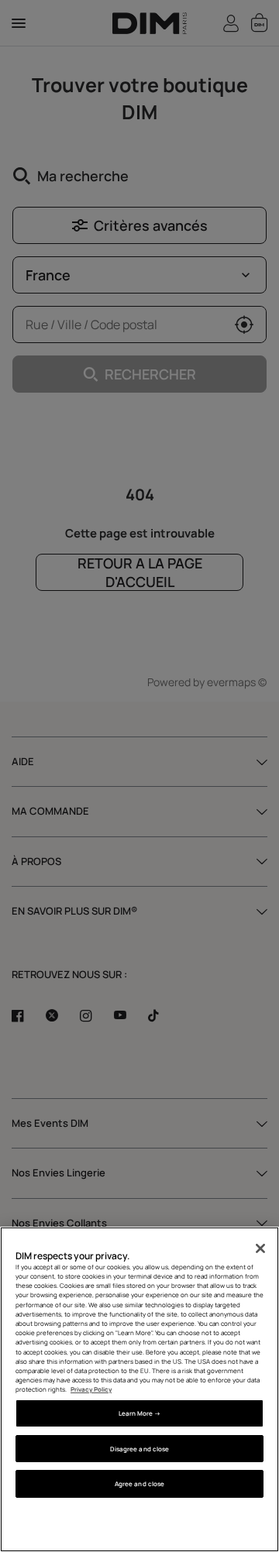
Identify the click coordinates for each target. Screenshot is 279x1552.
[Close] (260, 1248)
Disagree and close (139, 1448)
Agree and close (139, 1483)
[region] (139, 1389)
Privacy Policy (91, 1389)
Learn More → (140, 1413)
